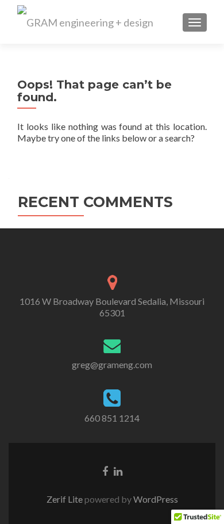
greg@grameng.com (112, 364)
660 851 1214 (112, 417)
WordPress (155, 499)
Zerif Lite (65, 499)
